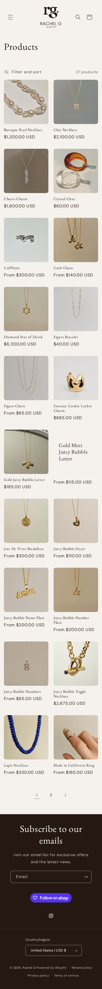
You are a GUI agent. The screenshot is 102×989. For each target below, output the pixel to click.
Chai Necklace (65, 129)
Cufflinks (12, 267)
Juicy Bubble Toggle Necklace (70, 694)
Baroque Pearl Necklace (23, 129)
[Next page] (65, 795)
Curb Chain (63, 267)
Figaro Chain (14, 406)
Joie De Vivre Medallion (24, 548)
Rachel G (29, 967)
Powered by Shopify (51, 967)
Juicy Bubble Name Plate (24, 617)
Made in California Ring (74, 765)
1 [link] (37, 795)
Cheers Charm (15, 198)
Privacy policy (38, 975)
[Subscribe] (85, 877)
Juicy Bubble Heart (69, 548)
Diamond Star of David (23, 337)
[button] (10, 17)
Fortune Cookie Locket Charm (73, 408)
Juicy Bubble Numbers (22, 691)
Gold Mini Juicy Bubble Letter (73, 452)
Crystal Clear (64, 198)
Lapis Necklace (16, 765)
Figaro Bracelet (66, 337)
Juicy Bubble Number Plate (71, 620)
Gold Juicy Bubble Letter (24, 479)
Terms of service (66, 975)
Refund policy (82, 967)
